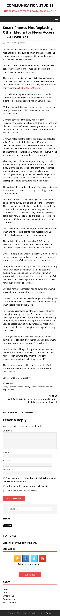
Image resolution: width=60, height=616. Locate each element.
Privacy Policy (9, 602)
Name (6, 452)
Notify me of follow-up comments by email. (27, 486)
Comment (7, 430)
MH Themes (47, 613)
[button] (56, 19)
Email (6, 461)
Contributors (9, 599)
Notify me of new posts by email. (22, 490)
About (6, 589)
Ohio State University (32, 88)
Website (6, 469)
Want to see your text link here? (20, 542)
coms (22, 42)
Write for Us (8, 595)
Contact (6, 592)
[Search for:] (30, 509)
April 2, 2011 (11, 42)
